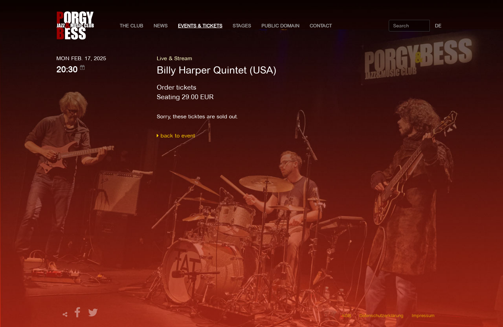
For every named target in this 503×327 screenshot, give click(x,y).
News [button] (161, 26)
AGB (346, 315)
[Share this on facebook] (78, 314)
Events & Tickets (200, 26)
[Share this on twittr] (93, 314)
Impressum (423, 315)
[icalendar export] (82, 67)
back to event (177, 135)
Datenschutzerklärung (381, 315)
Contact (321, 26)
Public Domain (280, 26)
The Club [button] (131, 26)
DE (438, 26)
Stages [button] (242, 26)
